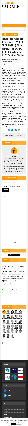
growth (15, 274)
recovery (11, 278)
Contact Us (6, 411)
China (9, 266)
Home (4, 34)
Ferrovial (16, 271)
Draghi (23, 266)
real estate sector (6, 278)
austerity (5, 264)
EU (15, 269)
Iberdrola (19, 274)
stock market (9, 281)
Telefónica (17, 59)
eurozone (9, 271)
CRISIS (12, 266)
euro (17, 269)
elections (12, 269)
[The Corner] (14, 4)
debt (8, 59)
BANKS (17, 264)
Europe (4, 271)
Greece (10, 274)
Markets (13, 276)
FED (14, 271)
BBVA (20, 264)
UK (19, 281)
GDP (23, 271)
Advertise (6, 414)
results (12, 59)
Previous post (9, 135)
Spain (4, 280)
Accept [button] (13, 424)
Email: (14, 182)
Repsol (15, 278)
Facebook (9, 391)
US (10, 283)
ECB (3, 269)
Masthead (6, 408)
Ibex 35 (23, 274)
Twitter (9, 395)
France (20, 271)
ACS (3, 264)
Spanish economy (14, 34)
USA (12, 284)
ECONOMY (8, 269)
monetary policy (19, 276)
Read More (18, 424)
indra (3, 276)
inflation (6, 276)
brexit (23, 264)
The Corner (9, 67)
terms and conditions (15, 186)
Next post (20, 135)
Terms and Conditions (8, 417)
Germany (5, 274)
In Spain (7, 34)
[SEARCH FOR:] (14, 29)
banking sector (11, 264)
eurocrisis (21, 269)
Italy (11, 276)
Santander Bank (20, 278)
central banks (4, 266)
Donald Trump (19, 266)
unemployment (5, 284)
